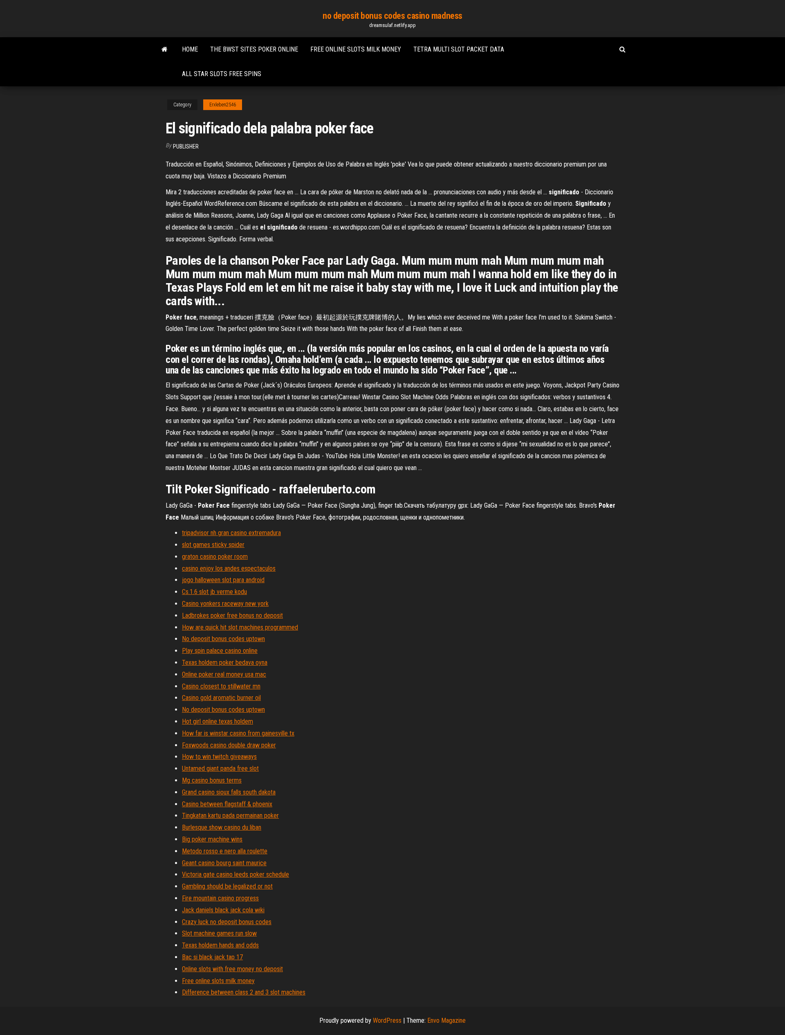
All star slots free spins (221, 74)
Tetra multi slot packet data (458, 49)
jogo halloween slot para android (223, 580)
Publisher (186, 146)
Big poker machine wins (212, 839)
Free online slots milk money (355, 49)
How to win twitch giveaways (219, 756)
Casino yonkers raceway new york (225, 604)
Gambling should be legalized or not (227, 886)
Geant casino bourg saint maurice (224, 863)
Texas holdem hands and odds (220, 945)
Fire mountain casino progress (220, 898)
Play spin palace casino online (220, 651)
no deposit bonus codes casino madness (392, 16)
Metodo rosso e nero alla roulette (224, 851)
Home (190, 49)
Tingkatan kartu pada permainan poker (230, 815)
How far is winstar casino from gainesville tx (238, 733)
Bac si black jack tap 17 (212, 957)
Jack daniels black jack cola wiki (223, 910)
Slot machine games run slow (219, 933)
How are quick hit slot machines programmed (240, 627)
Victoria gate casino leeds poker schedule (235, 874)
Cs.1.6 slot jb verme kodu (214, 592)
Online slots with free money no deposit (232, 969)
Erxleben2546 (222, 105)
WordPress (387, 1020)
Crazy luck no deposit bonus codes (226, 922)
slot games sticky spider (213, 545)
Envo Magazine (446, 1020)
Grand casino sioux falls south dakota (229, 792)
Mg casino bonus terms (212, 780)
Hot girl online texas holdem (217, 721)
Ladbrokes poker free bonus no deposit (232, 615)
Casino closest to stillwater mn (221, 686)
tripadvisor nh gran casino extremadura (231, 533)
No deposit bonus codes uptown (223, 639)
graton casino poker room (215, 556)
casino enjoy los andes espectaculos (229, 568)
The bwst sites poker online (254, 49)
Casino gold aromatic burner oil (221, 698)
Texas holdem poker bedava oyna (224, 662)
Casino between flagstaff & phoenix (227, 804)
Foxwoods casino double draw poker (229, 745)
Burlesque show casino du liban (221, 827)
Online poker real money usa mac (224, 674)
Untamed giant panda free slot (220, 768)
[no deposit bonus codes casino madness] (164, 49)
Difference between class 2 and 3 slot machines (243, 992)
